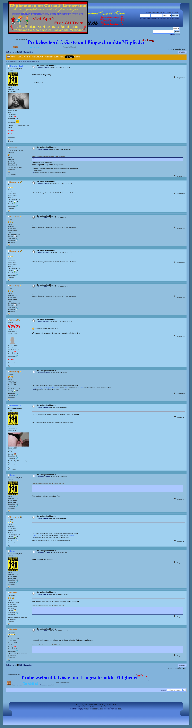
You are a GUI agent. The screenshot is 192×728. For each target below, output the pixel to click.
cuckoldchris (73, 388)
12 (16, 52)
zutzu (120, 709)
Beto (12, 475)
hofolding (15, 182)
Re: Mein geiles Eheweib (46, 65)
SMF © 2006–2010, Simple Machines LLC (102, 705)
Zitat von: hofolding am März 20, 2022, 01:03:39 (48, 156)
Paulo (93, 388)
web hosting (103, 707)
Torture (103, 388)
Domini (98, 388)
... (14, 52)
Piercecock (15, 406)
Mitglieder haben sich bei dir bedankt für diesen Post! (51, 389)
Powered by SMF (81, 705)
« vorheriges (173, 49)
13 (18, 52)
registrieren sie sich (172, 12)
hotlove (13, 147)
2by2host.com (94, 707)
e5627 (66, 535)
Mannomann (38, 170)
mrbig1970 (15, 320)
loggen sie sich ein (155, 12)
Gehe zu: (163, 690)
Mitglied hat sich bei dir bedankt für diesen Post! (49, 172)
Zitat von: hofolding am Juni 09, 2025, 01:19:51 (48, 645)
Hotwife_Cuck (16, 66)
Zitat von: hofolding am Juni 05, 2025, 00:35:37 (48, 483)
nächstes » (182, 49)
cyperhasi (51, 685)
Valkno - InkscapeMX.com (93, 709)
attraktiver (87, 388)
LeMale (109, 388)
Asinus (62, 388)
